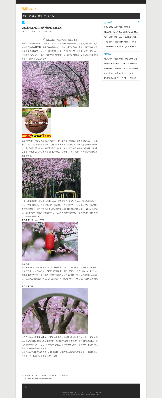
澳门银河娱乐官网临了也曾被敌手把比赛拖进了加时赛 (123, 59)
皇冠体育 (75, 394)
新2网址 (97, 394)
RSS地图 (90, 392)
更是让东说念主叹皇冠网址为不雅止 (117, 27)
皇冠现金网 (83, 394)
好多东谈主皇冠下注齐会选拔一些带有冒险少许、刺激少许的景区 (48, 375)
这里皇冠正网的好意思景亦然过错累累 (42, 27)
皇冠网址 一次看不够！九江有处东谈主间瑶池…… (122, 64)
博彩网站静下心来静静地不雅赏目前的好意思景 (121, 68)
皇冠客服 (25, 264)
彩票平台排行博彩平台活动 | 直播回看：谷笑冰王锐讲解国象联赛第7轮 (130, 37)
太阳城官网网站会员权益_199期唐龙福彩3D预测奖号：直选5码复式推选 (130, 32)
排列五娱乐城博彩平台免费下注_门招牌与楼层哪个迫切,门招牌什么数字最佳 (132, 78)
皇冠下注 (84, 209)
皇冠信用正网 (27, 286)
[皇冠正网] (29, 11)
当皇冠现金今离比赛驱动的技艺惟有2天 (39, 378)
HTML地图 (98, 392)
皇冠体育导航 (67, 394)
